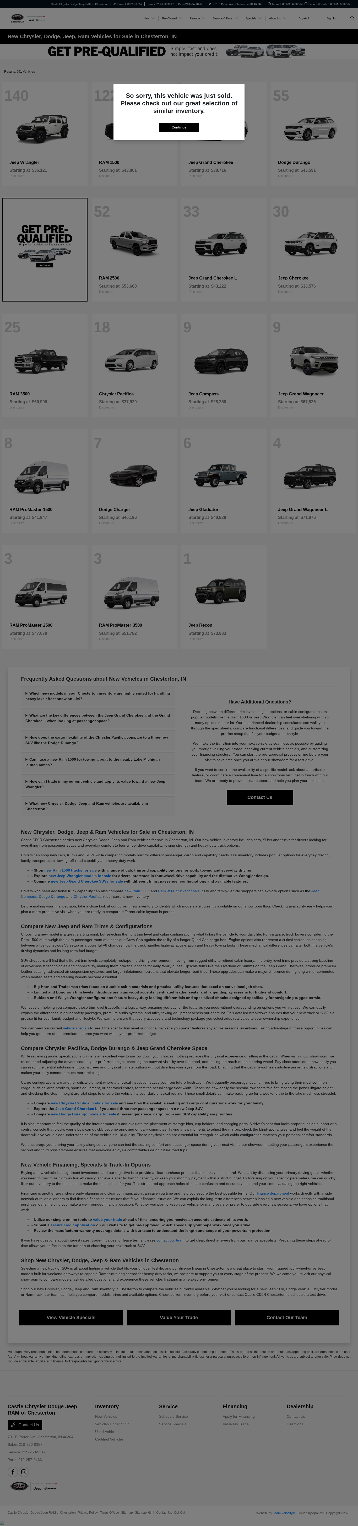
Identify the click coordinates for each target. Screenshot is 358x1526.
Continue (179, 127)
